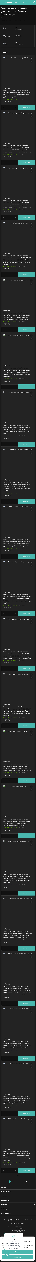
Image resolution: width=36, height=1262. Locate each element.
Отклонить (17, 1257)
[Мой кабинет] (30, 2)
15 (26, 1181)
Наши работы (6, 1191)
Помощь (4, 1209)
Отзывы (4, 1196)
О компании (6, 1213)
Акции (3, 1187)
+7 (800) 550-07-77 (12, 1220)
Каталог (4, 1204)
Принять (17, 1252)
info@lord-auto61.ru (19, 1223)
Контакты (5, 1200)
